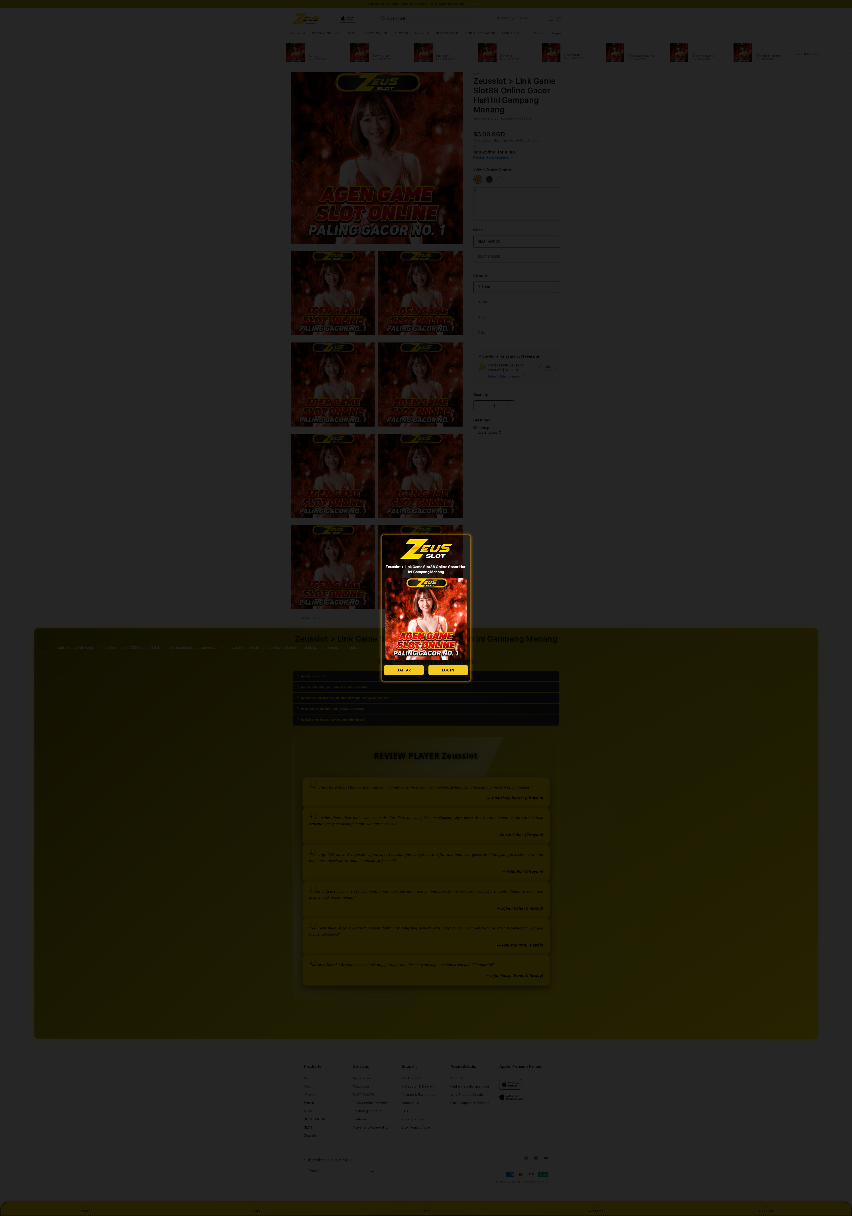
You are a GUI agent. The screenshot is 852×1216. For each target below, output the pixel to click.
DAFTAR (403, 670)
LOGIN (448, 670)
